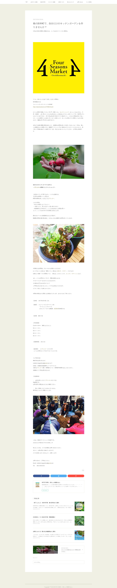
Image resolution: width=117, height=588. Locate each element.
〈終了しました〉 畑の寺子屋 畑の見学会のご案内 (46, 502)
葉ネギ (59, 271)
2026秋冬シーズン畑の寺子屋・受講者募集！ (44, 517)
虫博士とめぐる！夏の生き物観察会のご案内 (44, 531)
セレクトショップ (64, 112)
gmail (45, 363)
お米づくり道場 (34, 2)
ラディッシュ (75, 273)
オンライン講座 (51, 2)
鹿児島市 (56, 308)
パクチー (64, 271)
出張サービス (61, 2)
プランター (37, 187)
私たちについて (70, 2)
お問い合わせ (80, 2)
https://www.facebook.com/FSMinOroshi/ (43, 107)
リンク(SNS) (89, 2)
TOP (26, 2)
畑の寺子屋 (43, 2)
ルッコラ (68, 273)
